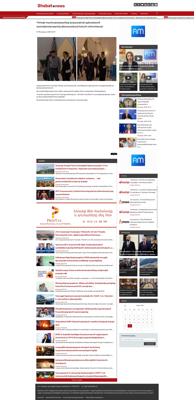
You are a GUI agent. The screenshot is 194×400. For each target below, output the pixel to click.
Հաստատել (150, 344)
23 (151, 322)
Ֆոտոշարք (125, 232)
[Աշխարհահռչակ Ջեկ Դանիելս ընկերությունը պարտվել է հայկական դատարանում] (148, 78)
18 (130, 322)
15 (147, 319)
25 (130, 326)
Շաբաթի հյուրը (105, 13)
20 (138, 322)
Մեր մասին (40, 397)
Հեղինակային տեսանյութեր (83, 13)
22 (147, 322)
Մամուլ (134, 13)
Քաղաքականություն (45, 13)
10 (125, 319)
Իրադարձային (63, 13)
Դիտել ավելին (76, 380)
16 (151, 319)
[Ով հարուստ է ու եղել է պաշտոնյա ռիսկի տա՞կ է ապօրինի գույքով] (138, 60)
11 (130, 319)
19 (134, 322)
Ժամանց (144, 13)
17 (125, 322)
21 (143, 322)
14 (143, 319)
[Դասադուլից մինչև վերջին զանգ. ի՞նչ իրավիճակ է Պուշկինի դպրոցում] (128, 78)
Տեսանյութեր (126, 47)
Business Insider (121, 13)
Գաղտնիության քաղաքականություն (73, 397)
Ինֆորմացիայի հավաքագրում (94, 397)
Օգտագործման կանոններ (53, 397)
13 (138, 319)
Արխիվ (124, 301)
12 (134, 319)
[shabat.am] (51, 8)
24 (125, 326)
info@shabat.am (93, 386)
